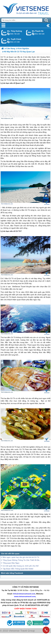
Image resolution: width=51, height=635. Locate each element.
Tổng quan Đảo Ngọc (11, 563)
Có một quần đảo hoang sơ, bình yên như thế (20, 566)
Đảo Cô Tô (13, 292)
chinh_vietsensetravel (8, 42)
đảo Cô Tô (25, 210)
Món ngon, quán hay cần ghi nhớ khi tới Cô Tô (21, 557)
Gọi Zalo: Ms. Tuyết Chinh (4, 41)
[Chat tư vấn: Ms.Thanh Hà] (33, 34)
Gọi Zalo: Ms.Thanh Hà (29, 32)
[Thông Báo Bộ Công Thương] (16, 626)
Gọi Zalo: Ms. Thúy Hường (4, 32)
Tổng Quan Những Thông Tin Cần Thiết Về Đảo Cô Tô (22, 560)
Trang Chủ (25, 8)
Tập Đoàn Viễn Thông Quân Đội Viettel (18, 569)
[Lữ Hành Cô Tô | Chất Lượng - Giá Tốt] (2, 48)
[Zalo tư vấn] (46, 622)
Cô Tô (3, 70)
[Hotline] (46, 630)
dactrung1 (8, 34)
